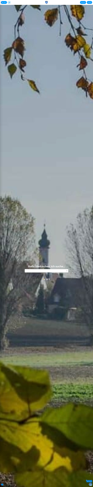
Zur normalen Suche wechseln (46, 273)
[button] (2, 485)
